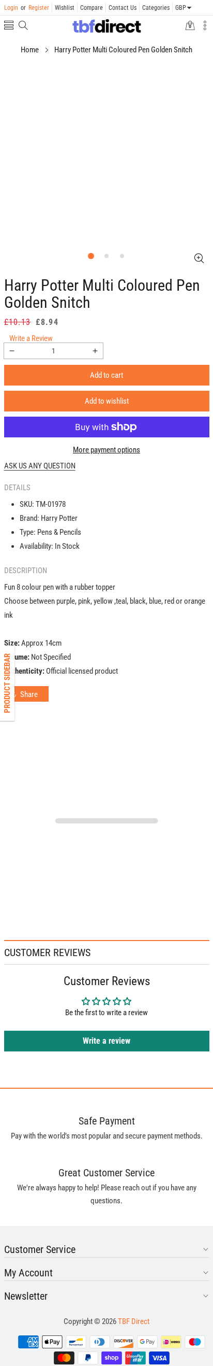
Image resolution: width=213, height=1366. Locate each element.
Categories (156, 7)
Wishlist (64, 7)
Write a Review (31, 338)
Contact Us (122, 7)
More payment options (106, 449)
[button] (8, 26)
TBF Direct (133, 1321)
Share (29, 694)
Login (11, 7)
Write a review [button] (106, 1041)
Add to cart (106, 375)
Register (35, 7)
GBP (180, 7)
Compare (91, 7)
